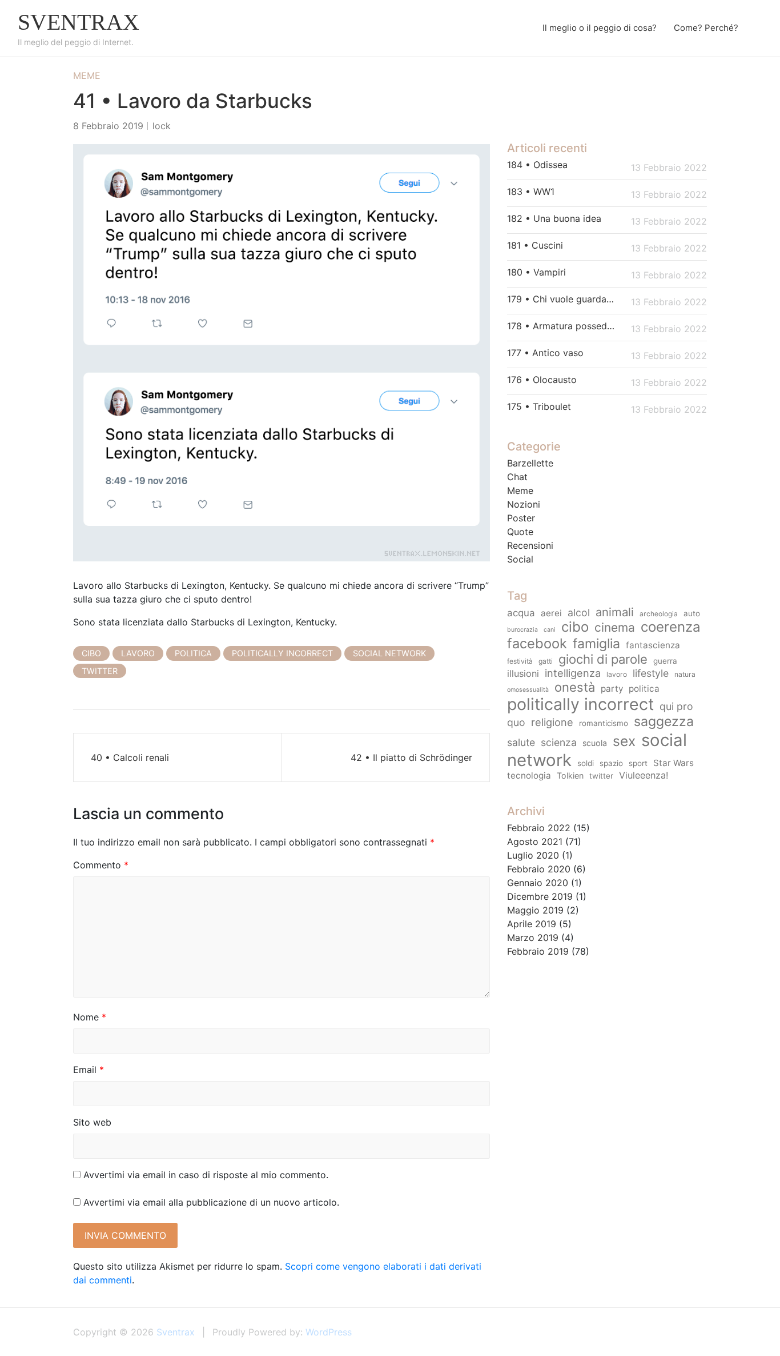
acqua (521, 613)
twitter (100, 671)
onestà (574, 687)
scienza (559, 742)
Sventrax (78, 22)
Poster (521, 518)
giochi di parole (603, 659)
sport (638, 763)
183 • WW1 (530, 191)
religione (552, 722)
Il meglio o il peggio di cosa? (599, 27)
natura (684, 674)
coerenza (671, 627)
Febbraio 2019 (538, 951)
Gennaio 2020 (537, 882)
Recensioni (530, 545)
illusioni (523, 673)
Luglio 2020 (533, 855)
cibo (91, 653)
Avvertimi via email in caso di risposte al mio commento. (205, 1174)
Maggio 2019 (535, 910)
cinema (614, 627)
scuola (594, 743)
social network (389, 653)
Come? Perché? (706, 27)
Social (520, 559)
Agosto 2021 (534, 841)
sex (624, 740)
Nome (89, 1017)
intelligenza (573, 673)
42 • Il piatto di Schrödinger (411, 757)
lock (161, 125)
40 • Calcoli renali (130, 757)
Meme (86, 75)
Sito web (92, 1122)
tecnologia (529, 775)
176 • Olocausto (542, 379)
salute (521, 742)
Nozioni (523, 504)
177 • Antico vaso (545, 352)
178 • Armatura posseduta (562, 326)
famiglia (596, 644)
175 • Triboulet (539, 406)
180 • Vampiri (536, 272)
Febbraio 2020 (538, 869)
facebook (537, 643)
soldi (585, 763)
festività (520, 661)
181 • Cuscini (535, 245)
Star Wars (673, 762)
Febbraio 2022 (538, 827)
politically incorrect (282, 653)
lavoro (138, 653)
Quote (520, 531)
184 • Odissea (537, 164)
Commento (100, 865)
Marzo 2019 (532, 937)
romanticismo (603, 723)
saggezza (664, 721)
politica (193, 653)
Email (88, 1069)
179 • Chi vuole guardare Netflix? (562, 299)
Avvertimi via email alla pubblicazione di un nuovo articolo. (211, 1202)
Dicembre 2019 (540, 896)
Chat (517, 476)
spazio (611, 763)
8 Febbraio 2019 (108, 125)
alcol (579, 613)
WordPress (328, 1332)
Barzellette (530, 463)
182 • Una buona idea (554, 218)
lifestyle (651, 673)
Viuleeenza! (644, 775)
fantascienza (653, 645)
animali (615, 612)
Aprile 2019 (531, 924)
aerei (551, 613)
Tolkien (570, 775)
